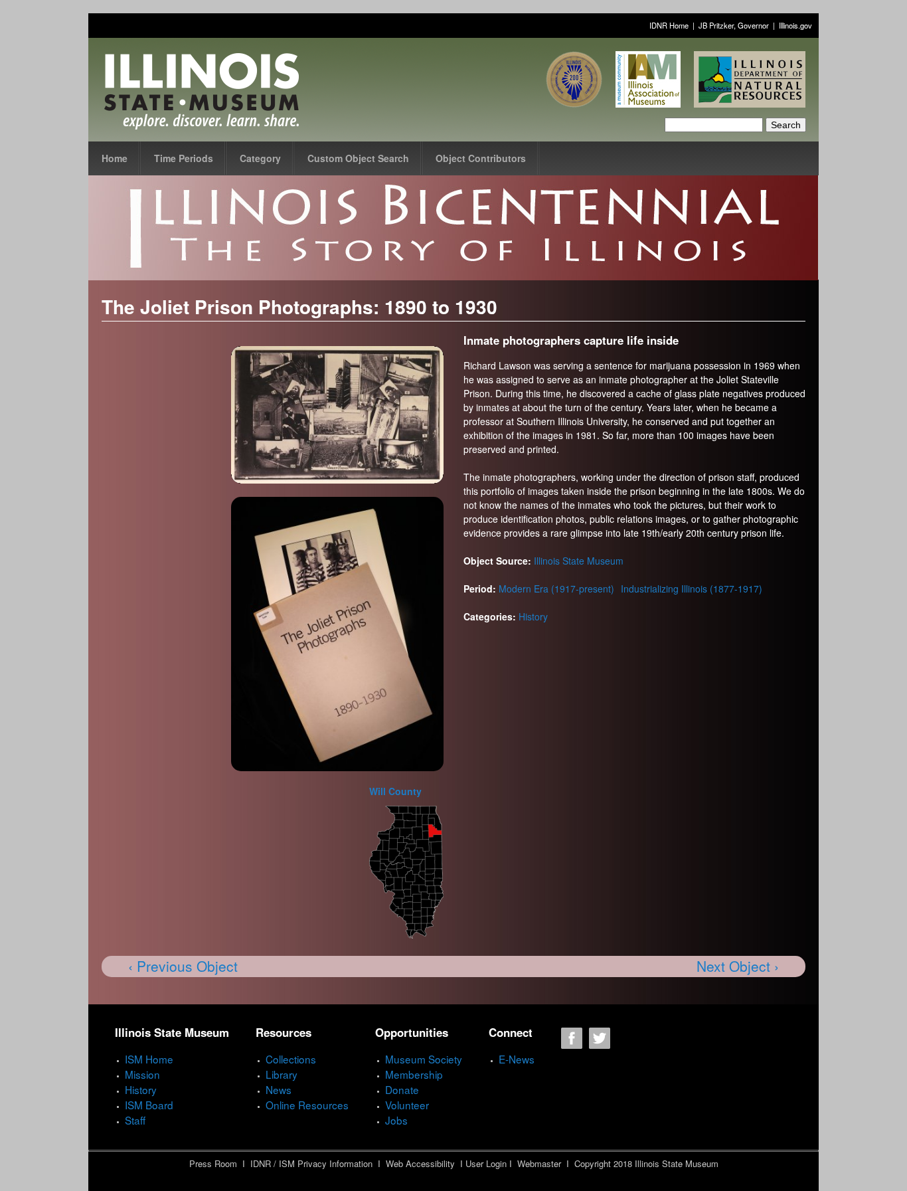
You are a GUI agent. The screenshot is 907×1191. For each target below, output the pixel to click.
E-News (517, 1059)
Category (260, 158)
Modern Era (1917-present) (556, 588)
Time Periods (183, 158)
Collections (291, 1059)
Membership (414, 1074)
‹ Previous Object (183, 966)
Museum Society (423, 1059)
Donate (402, 1089)
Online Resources (307, 1104)
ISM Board (149, 1104)
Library (281, 1074)
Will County (395, 791)
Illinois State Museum (578, 560)
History (533, 616)
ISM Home (149, 1059)
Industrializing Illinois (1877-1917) (691, 588)
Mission (142, 1074)
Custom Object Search (358, 158)
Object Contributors (481, 158)
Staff (135, 1120)
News (278, 1089)
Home (114, 158)
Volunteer (407, 1104)
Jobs (396, 1120)
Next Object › (738, 966)
